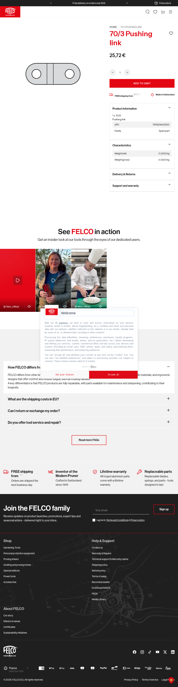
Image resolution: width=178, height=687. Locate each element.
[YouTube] (157, 652)
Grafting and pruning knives (17, 564)
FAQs (95, 593)
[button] (147, 12)
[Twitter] (165, 652)
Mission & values (11, 621)
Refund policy (99, 570)
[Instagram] (142, 652)
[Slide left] (51, 3)
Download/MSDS (101, 587)
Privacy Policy (131, 679)
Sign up (164, 509)
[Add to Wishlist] (171, 33)
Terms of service (150, 679)
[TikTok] (150, 652)
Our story (8, 615)
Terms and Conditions (117, 520)
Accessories (9, 582)
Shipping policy (100, 564)
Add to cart (142, 83)
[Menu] (170, 12)
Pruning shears (11, 559)
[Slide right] (127, 3)
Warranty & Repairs (101, 553)
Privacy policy (138, 520)
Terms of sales (99, 576)
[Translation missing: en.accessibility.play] (17, 280)
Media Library (99, 599)
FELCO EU (18, 679)
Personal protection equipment (19, 553)
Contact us (97, 547)
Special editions (11, 570)
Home (113, 27)
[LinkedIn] (173, 652)
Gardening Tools (11, 547)
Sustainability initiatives (15, 632)
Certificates (9, 627)
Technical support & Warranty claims (110, 559)
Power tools (9, 576)
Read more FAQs (89, 440)
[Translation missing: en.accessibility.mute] (28, 306)
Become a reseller (101, 582)
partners (63, 323)
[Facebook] (134, 652)
